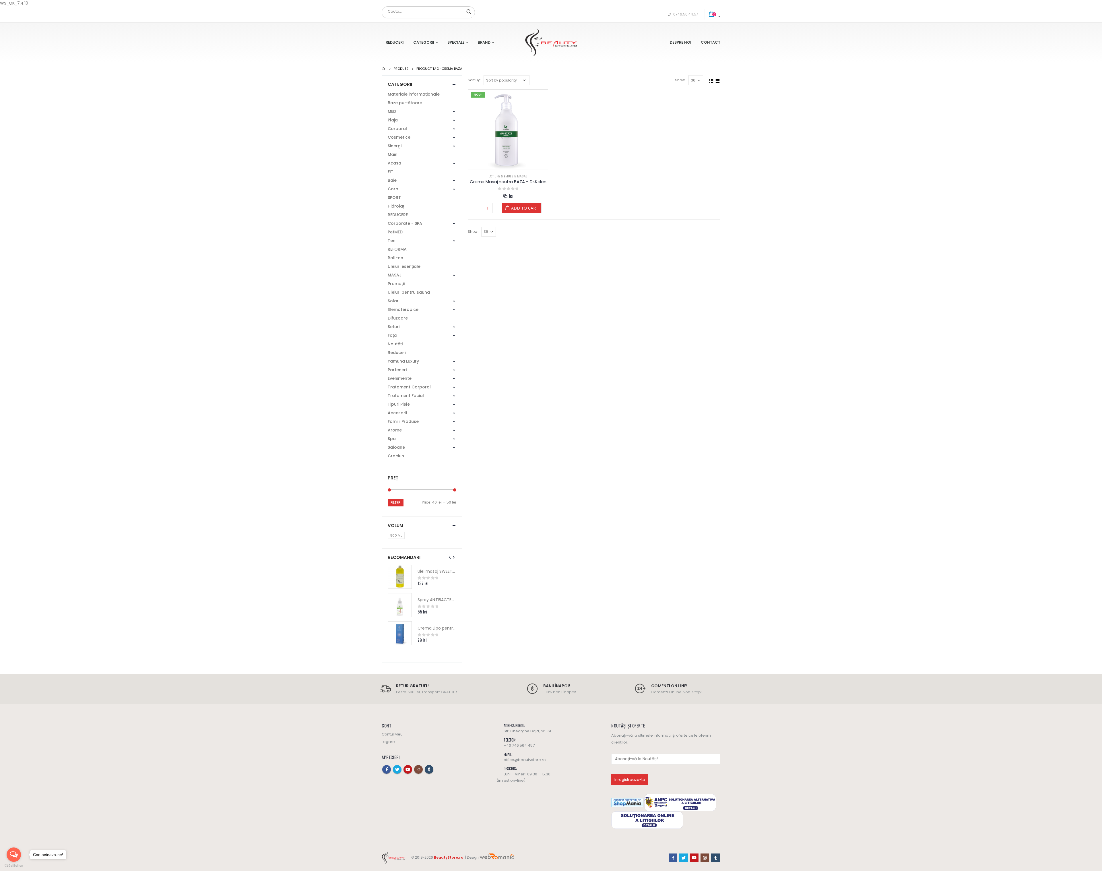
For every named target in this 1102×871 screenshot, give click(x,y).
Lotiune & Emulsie (502, 176)
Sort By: (474, 80)
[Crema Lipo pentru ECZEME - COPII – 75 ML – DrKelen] (400, 633)
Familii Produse (403, 421)
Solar (393, 301)
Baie (392, 180)
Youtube (407, 769)
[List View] (717, 79)
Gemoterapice (403, 309)
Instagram (418, 769)
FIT (390, 172)
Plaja (393, 120)
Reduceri (395, 42)
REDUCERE (398, 215)
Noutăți (395, 344)
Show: (680, 80)
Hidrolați (396, 206)
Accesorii (397, 413)
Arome (395, 430)
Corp (393, 189)
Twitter (397, 769)
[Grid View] (711, 79)
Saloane (396, 447)
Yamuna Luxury (403, 361)
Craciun (396, 456)
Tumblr (429, 769)
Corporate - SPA (405, 223)
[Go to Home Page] (384, 68)
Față (392, 335)
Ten (391, 240)
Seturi (393, 327)
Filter (396, 502)
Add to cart (524, 208)
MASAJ (522, 176)
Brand (484, 42)
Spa (392, 439)
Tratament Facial (406, 395)
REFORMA (397, 249)
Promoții (396, 284)
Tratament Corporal (409, 387)
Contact (710, 42)
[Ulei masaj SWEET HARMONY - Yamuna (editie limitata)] (400, 577)
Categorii (423, 42)
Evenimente (400, 378)
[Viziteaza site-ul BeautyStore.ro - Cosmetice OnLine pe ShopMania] (627, 802)
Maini (393, 154)
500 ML (396, 535)
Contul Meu (392, 734)
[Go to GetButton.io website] (14, 865)
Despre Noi (680, 42)
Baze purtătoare (405, 103)
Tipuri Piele (399, 404)
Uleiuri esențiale (404, 266)
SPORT (394, 197)
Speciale (456, 42)
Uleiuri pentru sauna (409, 292)
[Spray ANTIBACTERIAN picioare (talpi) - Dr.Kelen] (400, 605)
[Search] (469, 11)
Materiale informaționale (414, 94)
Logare (388, 741)
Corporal (397, 128)
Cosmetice (399, 137)
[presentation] (450, 557)
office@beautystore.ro (525, 759)
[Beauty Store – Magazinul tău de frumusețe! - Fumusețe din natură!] (551, 42)
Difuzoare (398, 318)
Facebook (386, 769)
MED (392, 111)
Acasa (394, 163)
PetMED (395, 232)
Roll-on (395, 258)
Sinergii (395, 146)
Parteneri (397, 370)
